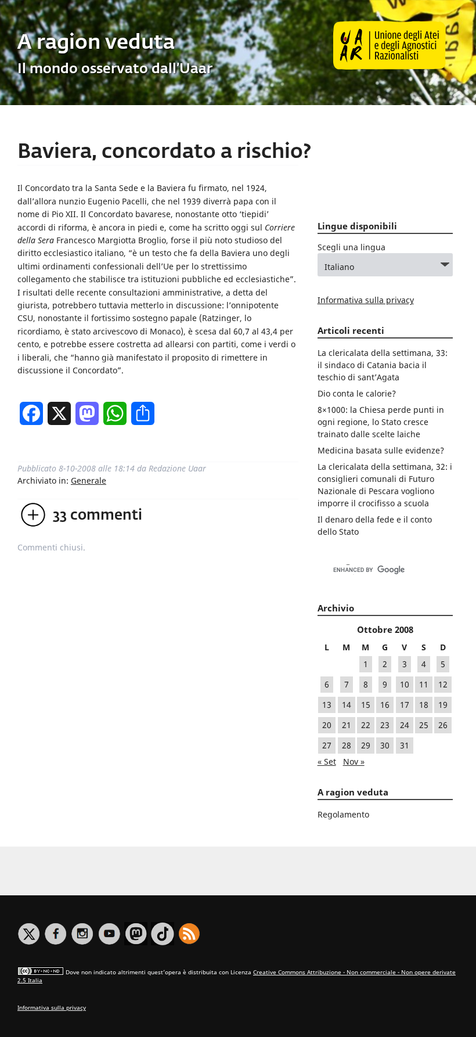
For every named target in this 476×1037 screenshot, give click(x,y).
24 (404, 724)
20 (326, 724)
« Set (327, 761)
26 (443, 724)
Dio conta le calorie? (357, 393)
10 (404, 684)
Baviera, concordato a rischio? (164, 152)
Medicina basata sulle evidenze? (381, 450)
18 (423, 704)
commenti (97, 516)
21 (346, 724)
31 (404, 745)
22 (365, 724)
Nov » (354, 761)
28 (346, 745)
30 (385, 745)
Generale (88, 480)
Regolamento (343, 814)
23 (385, 724)
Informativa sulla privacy (366, 299)
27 (326, 745)
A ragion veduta (96, 43)
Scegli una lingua (351, 247)
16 (385, 704)
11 (423, 684)
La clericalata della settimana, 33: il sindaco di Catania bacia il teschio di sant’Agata (383, 365)
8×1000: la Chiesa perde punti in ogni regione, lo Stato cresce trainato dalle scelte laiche (381, 422)
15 (365, 704)
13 (326, 704)
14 (346, 704)
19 (443, 704)
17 (404, 704)
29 (365, 745)
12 (443, 684)
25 (423, 724)
